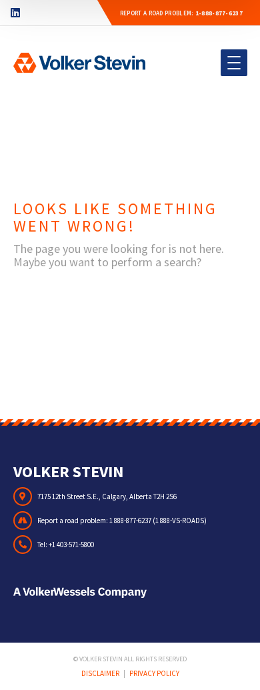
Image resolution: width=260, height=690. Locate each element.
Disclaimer (100, 673)
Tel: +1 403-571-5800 (65, 544)
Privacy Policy (154, 673)
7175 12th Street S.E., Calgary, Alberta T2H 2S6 (107, 496)
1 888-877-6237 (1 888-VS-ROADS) (158, 520)
